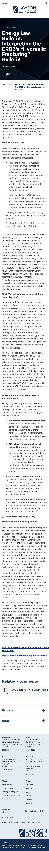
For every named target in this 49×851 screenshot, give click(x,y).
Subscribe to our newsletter (34, 811)
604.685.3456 (6, 750)
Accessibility (13, 822)
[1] (3, 647)
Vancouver (6, 737)
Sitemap (31, 822)
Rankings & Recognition (10, 792)
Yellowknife (30, 757)
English (5, 3)
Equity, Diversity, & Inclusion (12, 795)
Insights (29, 788)
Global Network (7, 788)
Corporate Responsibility (10, 799)
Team (28, 781)
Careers (29, 799)
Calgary (5, 757)
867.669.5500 (30, 774)
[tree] (24, 715)
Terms (4, 822)
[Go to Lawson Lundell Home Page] (24, 9)
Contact (29, 803)
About (4, 781)
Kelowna (29, 737)
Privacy (23, 822)
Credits (4, 842)
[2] (3, 655)
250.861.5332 (30, 750)
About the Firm (7, 785)
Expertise (29, 785)
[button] (46, 3)
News (11, 84)
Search (38, 822)
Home (4, 84)
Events (28, 796)
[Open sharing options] (8, 74)
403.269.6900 (7, 770)
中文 (11, 817)
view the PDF (15, 516)
